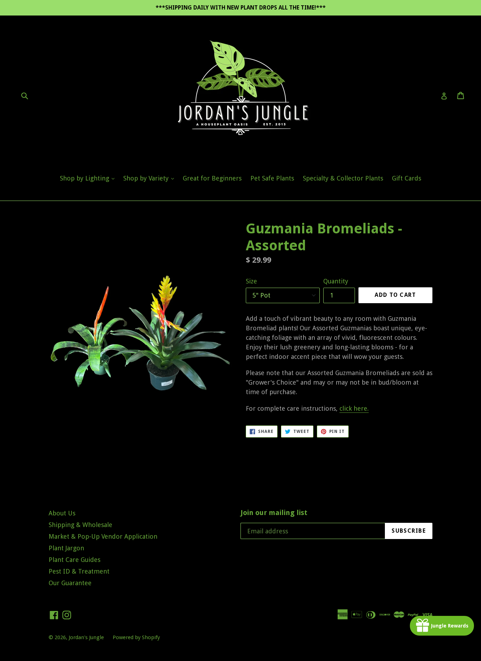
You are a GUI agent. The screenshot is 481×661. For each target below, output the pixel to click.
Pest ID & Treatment (79, 571)
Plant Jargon (66, 548)
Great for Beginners (212, 178)
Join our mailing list (274, 512)
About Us (62, 513)
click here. (354, 408)
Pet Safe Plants (272, 178)
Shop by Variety (150, 178)
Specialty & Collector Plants (343, 178)
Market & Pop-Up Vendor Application (103, 536)
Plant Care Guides (74, 559)
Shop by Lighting (89, 178)
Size (251, 281)
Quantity (335, 281)
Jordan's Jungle (86, 637)
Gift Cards (406, 178)
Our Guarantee (70, 583)
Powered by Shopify (136, 637)
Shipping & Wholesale (80, 524)
